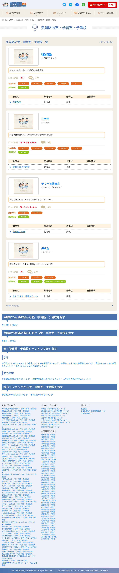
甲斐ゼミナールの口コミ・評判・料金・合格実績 (18, 454)
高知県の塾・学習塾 (48, 516)
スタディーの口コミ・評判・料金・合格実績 (17, 486)
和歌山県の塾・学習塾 (48, 500)
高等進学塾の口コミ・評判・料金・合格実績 (17, 431)
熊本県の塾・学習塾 (48, 532)
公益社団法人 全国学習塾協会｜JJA (93, 411)
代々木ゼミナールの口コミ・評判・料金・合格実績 (19, 538)
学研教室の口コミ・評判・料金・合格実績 (16, 413)
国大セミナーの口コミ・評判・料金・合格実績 (17, 443)
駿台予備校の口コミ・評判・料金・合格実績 (17, 490)
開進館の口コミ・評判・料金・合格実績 (15, 452)
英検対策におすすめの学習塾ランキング (55, 413)
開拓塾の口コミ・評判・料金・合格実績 (15, 456)
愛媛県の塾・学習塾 (48, 514)
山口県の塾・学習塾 (48, 507)
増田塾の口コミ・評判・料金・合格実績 (15, 549)
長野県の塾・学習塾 (48, 471)
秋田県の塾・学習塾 (48, 441)
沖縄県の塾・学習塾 (48, 539)
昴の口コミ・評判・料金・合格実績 (14, 488)
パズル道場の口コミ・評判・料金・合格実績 (17, 513)
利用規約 (69, 570)
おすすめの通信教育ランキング (52, 418)
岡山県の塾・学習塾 (48, 503)
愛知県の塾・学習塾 (48, 480)
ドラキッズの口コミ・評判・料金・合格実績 (17, 504)
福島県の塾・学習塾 (48, 448)
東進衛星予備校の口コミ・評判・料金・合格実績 (18, 429)
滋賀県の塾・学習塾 (48, 494)
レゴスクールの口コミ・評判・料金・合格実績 (17, 542)
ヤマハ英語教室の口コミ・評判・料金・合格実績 (18, 531)
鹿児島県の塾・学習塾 (48, 537)
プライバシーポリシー (81, 570)
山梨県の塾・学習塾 (48, 466)
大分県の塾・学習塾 (48, 530)
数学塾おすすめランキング (50, 427)
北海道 (13, 341)
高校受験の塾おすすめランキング (46, 379)
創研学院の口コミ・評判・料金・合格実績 (16, 497)
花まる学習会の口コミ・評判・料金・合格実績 (17, 515)
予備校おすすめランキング (42, 395)
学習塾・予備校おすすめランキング (53, 409)
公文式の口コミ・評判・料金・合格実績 (15, 465)
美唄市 (4, 341)
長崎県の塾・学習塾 (48, 528)
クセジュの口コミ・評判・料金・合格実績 (16, 463)
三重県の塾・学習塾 (48, 487)
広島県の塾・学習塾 (48, 505)
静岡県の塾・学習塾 (48, 484)
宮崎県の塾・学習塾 (48, 534)
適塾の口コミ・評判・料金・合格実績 (14, 422)
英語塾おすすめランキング (50, 424)
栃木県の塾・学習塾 (48, 457)
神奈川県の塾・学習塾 (48, 460)
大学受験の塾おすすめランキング (77, 379)
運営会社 (61, 570)
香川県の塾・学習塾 (48, 519)
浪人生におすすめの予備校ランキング (31, 366)
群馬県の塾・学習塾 (48, 455)
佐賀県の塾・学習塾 (48, 525)
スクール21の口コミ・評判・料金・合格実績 (17, 483)
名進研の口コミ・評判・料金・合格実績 (15, 527)
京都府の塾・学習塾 (48, 491)
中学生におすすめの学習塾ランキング (77, 363)
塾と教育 (84, 409)
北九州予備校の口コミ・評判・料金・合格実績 (17, 461)
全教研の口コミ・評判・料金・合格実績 (15, 495)
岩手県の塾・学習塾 (48, 439)
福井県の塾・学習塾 (48, 478)
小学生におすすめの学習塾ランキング (42, 363)
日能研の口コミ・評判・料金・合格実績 (15, 508)
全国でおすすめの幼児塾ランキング (53, 415)
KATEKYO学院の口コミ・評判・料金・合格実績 (18, 459)
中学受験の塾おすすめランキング (16, 379)
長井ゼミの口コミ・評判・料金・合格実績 (16, 506)
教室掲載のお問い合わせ (99, 570)
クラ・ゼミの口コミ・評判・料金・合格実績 (17, 468)
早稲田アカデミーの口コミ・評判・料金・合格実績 (19, 547)
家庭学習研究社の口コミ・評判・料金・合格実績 (18, 436)
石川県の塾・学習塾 (48, 475)
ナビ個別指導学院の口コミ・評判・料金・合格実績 (19, 409)
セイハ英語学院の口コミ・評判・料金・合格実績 (18, 420)
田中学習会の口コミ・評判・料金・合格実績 (17, 499)
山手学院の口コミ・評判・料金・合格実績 (16, 529)
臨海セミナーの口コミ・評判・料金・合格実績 (17, 551)
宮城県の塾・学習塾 (48, 444)
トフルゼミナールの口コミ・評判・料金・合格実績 (19, 502)
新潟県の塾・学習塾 (48, 469)
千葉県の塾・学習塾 (48, 462)
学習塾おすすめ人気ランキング (15, 395)
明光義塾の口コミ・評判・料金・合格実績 (16, 415)
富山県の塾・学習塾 (48, 473)
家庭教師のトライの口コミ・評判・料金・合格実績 (19, 440)
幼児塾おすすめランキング (13, 363)
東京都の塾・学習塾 (48, 450)
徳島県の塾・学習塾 (48, 521)
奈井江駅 (5, 325)
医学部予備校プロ (87, 413)
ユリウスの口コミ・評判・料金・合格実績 (16, 533)
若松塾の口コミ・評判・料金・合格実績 (15, 411)
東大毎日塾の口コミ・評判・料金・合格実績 (17, 554)
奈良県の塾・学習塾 (48, 498)
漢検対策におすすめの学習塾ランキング (55, 411)
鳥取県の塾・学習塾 (48, 512)
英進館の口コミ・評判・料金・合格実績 (15, 438)
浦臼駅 (15, 325)
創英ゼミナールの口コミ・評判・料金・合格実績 (18, 445)
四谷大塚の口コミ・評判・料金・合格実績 (16, 536)
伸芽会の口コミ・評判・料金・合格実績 (15, 479)
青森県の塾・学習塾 (48, 437)
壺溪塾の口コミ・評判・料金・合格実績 (15, 434)
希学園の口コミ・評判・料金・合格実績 (15, 511)
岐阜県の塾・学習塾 (48, 482)
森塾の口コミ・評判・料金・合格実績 (14, 418)
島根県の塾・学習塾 (48, 509)
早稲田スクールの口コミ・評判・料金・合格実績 (18, 545)
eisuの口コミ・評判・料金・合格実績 (14, 449)
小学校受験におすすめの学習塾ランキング (55, 422)
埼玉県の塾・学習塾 (48, 453)
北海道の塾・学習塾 (48, 435)
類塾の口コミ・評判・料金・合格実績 (14, 540)
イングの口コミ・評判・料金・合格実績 (15, 447)
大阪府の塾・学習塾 (48, 489)
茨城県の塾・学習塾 (48, 464)
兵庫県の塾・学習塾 (48, 496)
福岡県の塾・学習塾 (48, 523)
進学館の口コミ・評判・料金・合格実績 (15, 481)
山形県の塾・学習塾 (48, 446)
